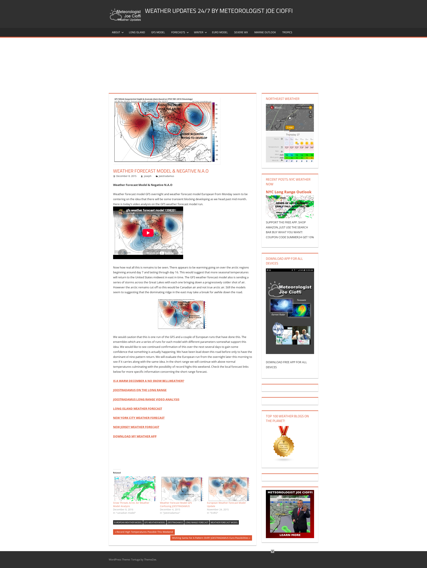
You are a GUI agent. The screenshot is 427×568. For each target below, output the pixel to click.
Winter (198, 32)
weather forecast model (224, 522)
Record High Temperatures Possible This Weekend (144, 532)
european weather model (128, 522)
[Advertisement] (213, 62)
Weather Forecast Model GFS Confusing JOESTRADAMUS (176, 504)
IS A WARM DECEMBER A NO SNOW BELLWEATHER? (148, 381)
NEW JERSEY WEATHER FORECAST (136, 427)
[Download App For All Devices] (290, 353)
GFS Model (158, 32)
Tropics (287, 32)
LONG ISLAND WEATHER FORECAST (137, 408)
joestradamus (175, 522)
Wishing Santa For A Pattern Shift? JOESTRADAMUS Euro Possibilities (210, 538)
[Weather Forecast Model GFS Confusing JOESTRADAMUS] (182, 488)
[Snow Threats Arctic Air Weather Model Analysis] (135, 488)
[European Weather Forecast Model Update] (229, 488)
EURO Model (220, 32)
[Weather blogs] (284, 461)
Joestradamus (166, 176)
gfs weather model (154, 522)
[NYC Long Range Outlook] (290, 217)
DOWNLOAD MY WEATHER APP (135, 436)
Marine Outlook (265, 32)
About (116, 32)
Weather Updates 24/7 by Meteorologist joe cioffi (219, 10)
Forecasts (178, 32)
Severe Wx (241, 32)
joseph (147, 176)
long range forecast (196, 522)
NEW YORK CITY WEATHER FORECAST (139, 418)
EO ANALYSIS (146, 399)
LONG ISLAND (137, 32)
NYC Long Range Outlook (289, 191)
